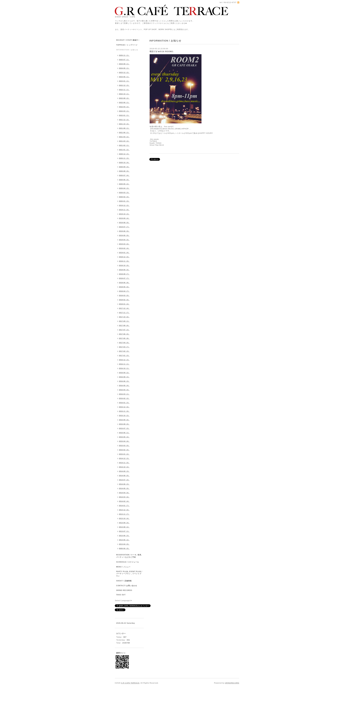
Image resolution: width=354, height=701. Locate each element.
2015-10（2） (124, 415)
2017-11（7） (124, 312)
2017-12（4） (124, 308)
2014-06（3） (124, 484)
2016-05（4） (124, 385)
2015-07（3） (124, 428)
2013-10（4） (124, 518)
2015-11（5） (124, 411)
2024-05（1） (124, 68)
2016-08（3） (124, 377)
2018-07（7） (124, 278)
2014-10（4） (124, 467)
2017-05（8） (124, 338)
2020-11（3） (124, 158)
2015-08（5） (124, 424)
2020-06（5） (124, 180)
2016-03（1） (124, 394)
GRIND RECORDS (124, 590)
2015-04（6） (124, 441)
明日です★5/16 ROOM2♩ (162, 51)
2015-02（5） (124, 450)
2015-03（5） (124, 445)
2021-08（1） (124, 128)
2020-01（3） (124, 201)
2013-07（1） (124, 531)
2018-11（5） (124, 261)
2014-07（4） (124, 480)
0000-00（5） (124, 548)
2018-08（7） (124, 274)
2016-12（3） (124, 360)
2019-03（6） (124, 244)
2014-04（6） (124, 493)
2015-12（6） (124, 407)
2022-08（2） (124, 98)
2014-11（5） (124, 463)
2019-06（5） (124, 231)
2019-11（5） (124, 210)
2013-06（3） (124, 535)
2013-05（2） (124, 540)
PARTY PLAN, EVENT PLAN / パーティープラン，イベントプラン (129, 574)
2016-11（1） (124, 364)
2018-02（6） (124, 300)
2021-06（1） (124, 132)
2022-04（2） (124, 107)
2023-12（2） (124, 72)
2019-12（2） (124, 205)
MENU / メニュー (123, 567)
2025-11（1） (124, 55)
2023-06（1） (124, 77)
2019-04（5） (124, 240)
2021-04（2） (124, 137)
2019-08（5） (124, 222)
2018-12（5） (124, 257)
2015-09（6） (124, 420)
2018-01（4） (124, 304)
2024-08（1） (124, 64)
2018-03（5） (124, 295)
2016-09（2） (124, 372)
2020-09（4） (124, 167)
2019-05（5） (124, 235)
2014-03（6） (124, 497)
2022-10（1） (124, 94)
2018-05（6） (124, 287)
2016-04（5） (124, 390)
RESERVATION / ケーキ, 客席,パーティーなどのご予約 (129, 556)
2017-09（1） (124, 321)
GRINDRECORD (232, 683)
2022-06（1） (124, 102)
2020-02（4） (124, 197)
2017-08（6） (124, 325)
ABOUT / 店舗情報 (124, 581)
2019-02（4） (124, 248)
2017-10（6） (124, 317)
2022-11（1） (124, 89)
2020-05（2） (124, 184)
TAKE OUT (121, 595)
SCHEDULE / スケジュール (127, 562)
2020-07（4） (124, 175)
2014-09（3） (124, 471)
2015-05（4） (124, 437)
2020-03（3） (124, 192)
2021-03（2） (124, 141)
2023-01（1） (124, 81)
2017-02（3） (124, 351)
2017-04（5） (124, 342)
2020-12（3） (124, 154)
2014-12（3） (124, 458)
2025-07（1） (124, 59)
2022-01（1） (124, 115)
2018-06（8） (124, 282)
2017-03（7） (124, 347)
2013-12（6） (124, 510)
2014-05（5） (124, 488)
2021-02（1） (124, 145)
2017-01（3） (124, 355)
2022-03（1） (124, 111)
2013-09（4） (124, 523)
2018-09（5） (124, 270)
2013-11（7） (124, 514)
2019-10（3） (124, 214)
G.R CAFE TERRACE (130, 683)
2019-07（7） (124, 227)
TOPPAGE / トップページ (126, 45)
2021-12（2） (124, 119)
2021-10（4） (124, 124)
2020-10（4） (124, 162)
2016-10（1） (124, 368)
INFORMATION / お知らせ (127, 50)
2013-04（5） (124, 544)
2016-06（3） (124, 381)
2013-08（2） (124, 527)
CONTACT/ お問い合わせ (126, 586)
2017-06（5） (124, 334)
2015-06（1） (124, 432)
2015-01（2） (124, 454)
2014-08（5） (124, 475)
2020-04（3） (124, 188)
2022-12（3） (124, 85)
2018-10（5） (124, 265)
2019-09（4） (124, 218)
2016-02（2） (124, 398)
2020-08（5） (124, 171)
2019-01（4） (124, 252)
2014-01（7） (124, 505)
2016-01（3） (124, 402)
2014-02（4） (124, 501)
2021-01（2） (124, 149)
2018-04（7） (124, 291)
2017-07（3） (124, 330)
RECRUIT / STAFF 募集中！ (128, 40)
